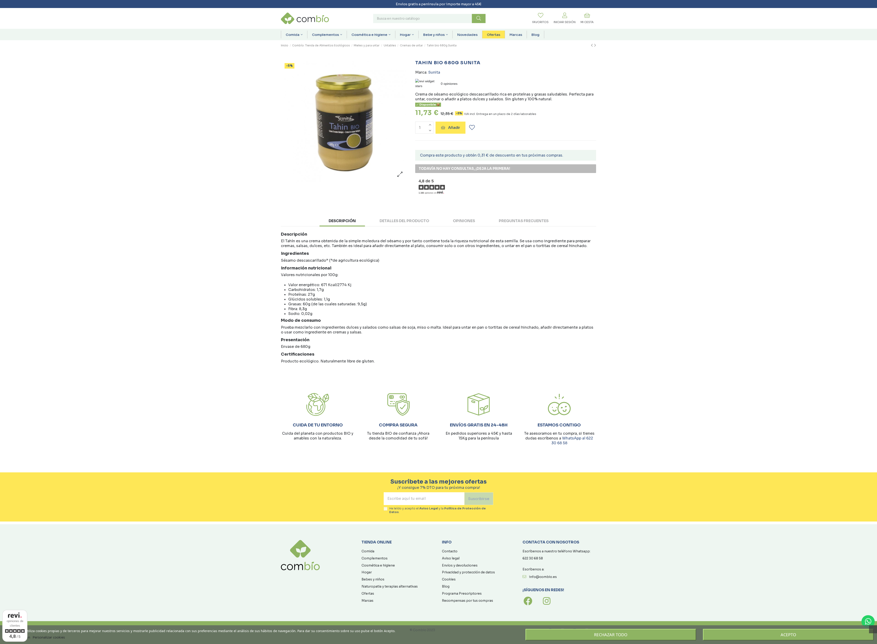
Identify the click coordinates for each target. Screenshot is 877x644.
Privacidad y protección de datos (468, 572)
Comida (368, 551)
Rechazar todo (610, 634)
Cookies (449, 579)
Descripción (342, 220)
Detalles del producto (404, 220)
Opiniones (464, 220)
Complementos (375, 558)
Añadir (454, 127)
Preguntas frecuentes (524, 220)
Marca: (421, 72)
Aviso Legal (428, 508)
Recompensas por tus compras (467, 601)
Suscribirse (478, 498)
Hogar (367, 572)
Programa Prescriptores (462, 593)
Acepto (788, 634)
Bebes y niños (373, 579)
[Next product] (595, 45)
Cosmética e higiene (378, 565)
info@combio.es (543, 577)
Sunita (434, 72)
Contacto (449, 551)
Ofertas (368, 593)
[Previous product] (592, 45)
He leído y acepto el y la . (437, 510)
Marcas (367, 601)
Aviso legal (451, 558)
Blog (445, 586)
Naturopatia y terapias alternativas (390, 586)
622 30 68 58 (533, 558)
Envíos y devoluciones (460, 565)
